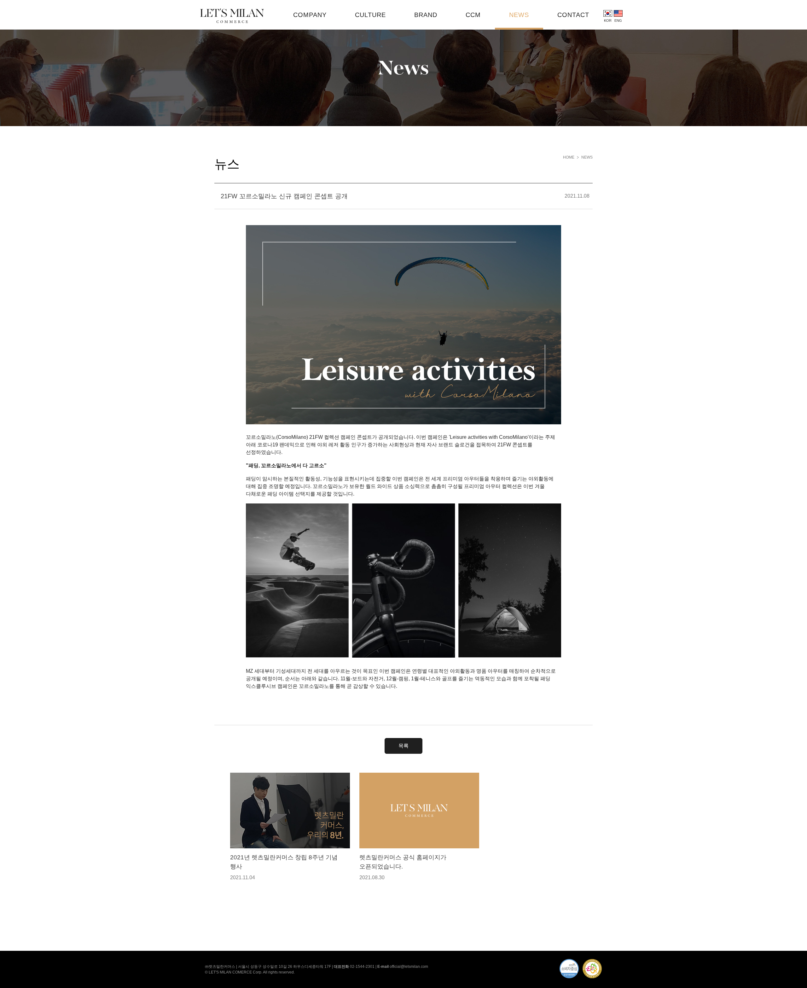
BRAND (425, 14)
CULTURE (370, 14)
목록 (403, 745)
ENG (618, 20)
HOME (568, 157)
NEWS (519, 14)
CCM (473, 14)
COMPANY (310, 14)
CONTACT (573, 14)
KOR (608, 20)
